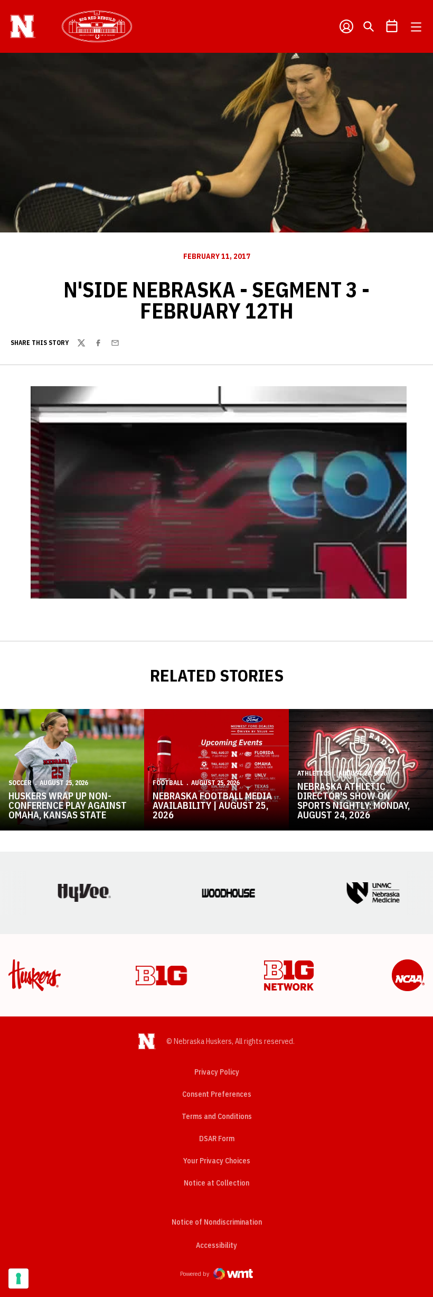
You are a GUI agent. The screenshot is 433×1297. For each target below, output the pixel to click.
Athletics (314, 773)
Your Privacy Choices (216, 1160)
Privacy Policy (216, 1072)
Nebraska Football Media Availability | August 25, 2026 (212, 805)
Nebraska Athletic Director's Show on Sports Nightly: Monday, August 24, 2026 (353, 800)
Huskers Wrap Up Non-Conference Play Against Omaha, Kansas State (67, 805)
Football (168, 783)
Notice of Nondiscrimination (217, 1222)
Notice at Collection (216, 1183)
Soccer (20, 783)
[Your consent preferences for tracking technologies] (18, 1278)
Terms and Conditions (217, 1116)
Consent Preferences (216, 1094)
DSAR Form (216, 1138)
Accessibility (216, 1245)
